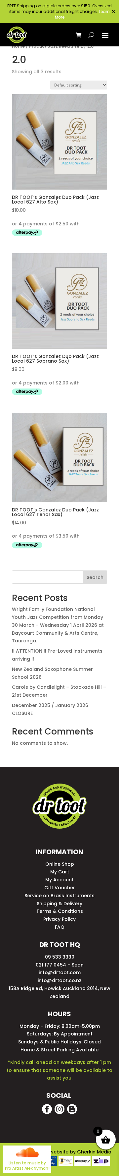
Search (95, 577)
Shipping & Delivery (59, 903)
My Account (59, 879)
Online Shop (59, 864)
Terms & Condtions (59, 911)
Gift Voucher (59, 887)
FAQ (59, 927)
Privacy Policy (59, 919)
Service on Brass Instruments (59, 895)
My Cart (59, 871)
